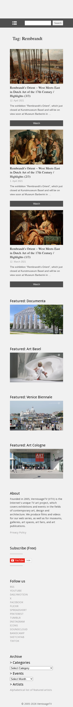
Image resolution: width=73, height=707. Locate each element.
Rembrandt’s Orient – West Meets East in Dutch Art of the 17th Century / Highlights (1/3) (35, 253)
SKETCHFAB (17, 637)
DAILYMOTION (19, 594)
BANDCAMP (17, 633)
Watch (36, 123)
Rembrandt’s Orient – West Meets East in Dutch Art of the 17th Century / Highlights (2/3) (35, 172)
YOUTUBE (16, 590)
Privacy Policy (18, 532)
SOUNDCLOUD (18, 629)
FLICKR (14, 606)
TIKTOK (14, 641)
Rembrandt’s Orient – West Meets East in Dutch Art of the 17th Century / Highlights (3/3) (35, 91)
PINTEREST (17, 613)
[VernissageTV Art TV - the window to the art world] (27, 9)
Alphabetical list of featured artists (31, 690)
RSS (12, 586)
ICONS (14, 625)
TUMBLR (15, 617)
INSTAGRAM (17, 621)
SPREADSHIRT (18, 610)
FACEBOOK (16, 602)
